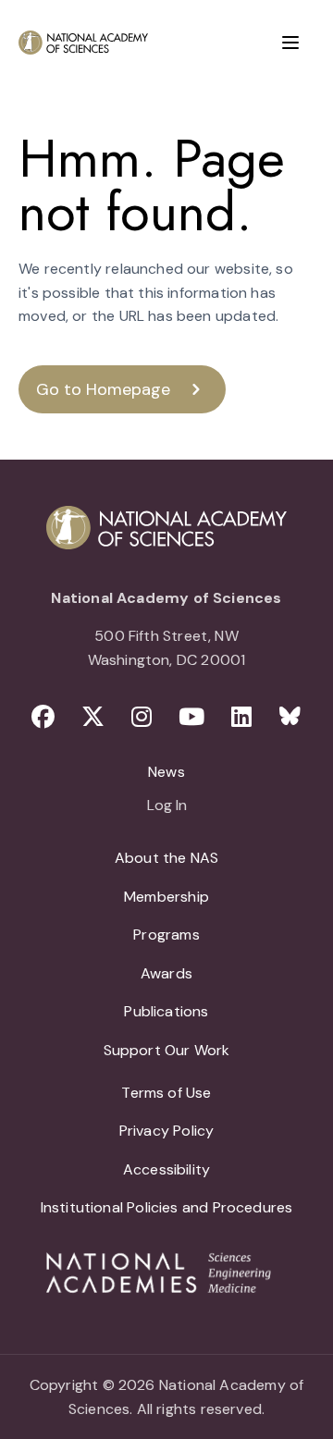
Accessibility (166, 1169)
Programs (166, 934)
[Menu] (290, 42)
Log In (167, 806)
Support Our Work (167, 1050)
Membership (166, 896)
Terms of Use (166, 1092)
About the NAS (166, 857)
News (166, 771)
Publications (166, 1011)
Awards (166, 973)
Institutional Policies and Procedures (167, 1207)
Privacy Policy (167, 1130)
